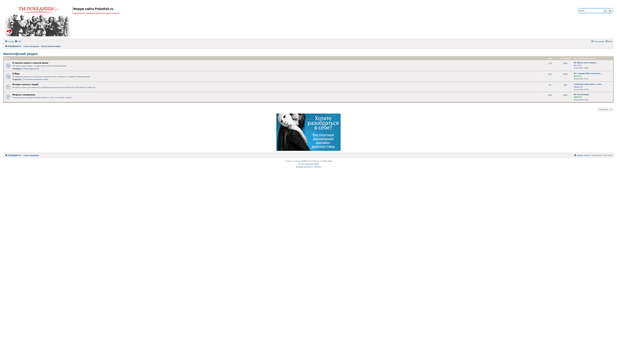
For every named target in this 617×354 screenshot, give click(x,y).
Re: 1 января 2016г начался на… (588, 73)
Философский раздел (20, 54)
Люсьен (577, 87)
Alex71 (576, 76)
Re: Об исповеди (581, 94)
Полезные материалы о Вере (36, 79)
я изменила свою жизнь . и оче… (588, 84)
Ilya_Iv (576, 65)
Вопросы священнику (23, 94)
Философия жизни (31, 69)
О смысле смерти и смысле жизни (30, 63)
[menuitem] (18, 41)
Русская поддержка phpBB (308, 164)
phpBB (303, 161)
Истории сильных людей (25, 84)
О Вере (16, 73)
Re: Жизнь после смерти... (585, 63)
